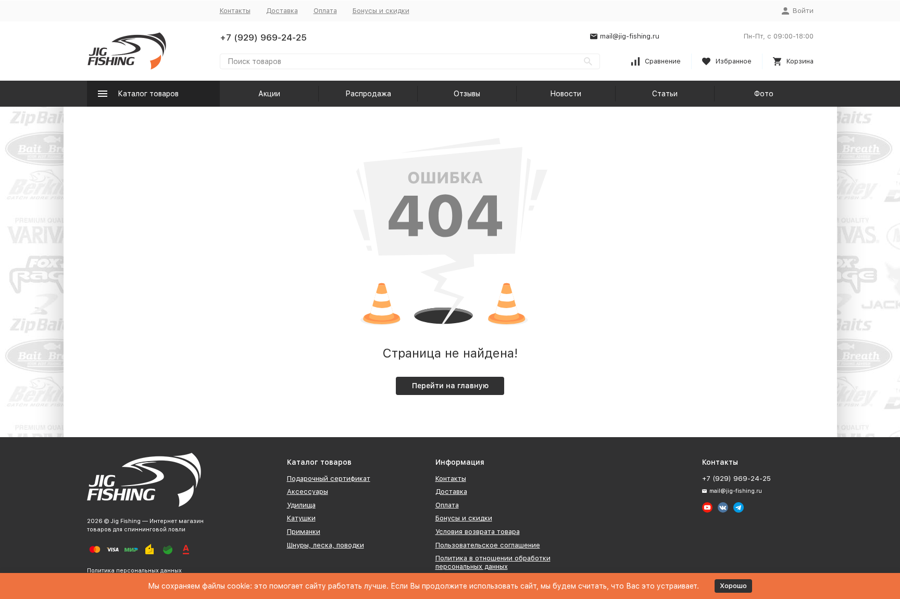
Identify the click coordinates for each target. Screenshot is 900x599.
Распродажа (368, 94)
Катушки (301, 518)
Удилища (301, 505)
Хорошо (733, 586)
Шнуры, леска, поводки (325, 545)
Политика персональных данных (134, 570)
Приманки (303, 532)
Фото (763, 94)
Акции (269, 94)
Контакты (235, 11)
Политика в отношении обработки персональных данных (493, 562)
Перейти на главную (450, 385)
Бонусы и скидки (381, 11)
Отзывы (467, 94)
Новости (565, 94)
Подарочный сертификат (328, 478)
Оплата (325, 11)
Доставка (282, 11)
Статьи (665, 94)
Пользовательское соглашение (487, 545)
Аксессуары (307, 491)
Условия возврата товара (477, 532)
